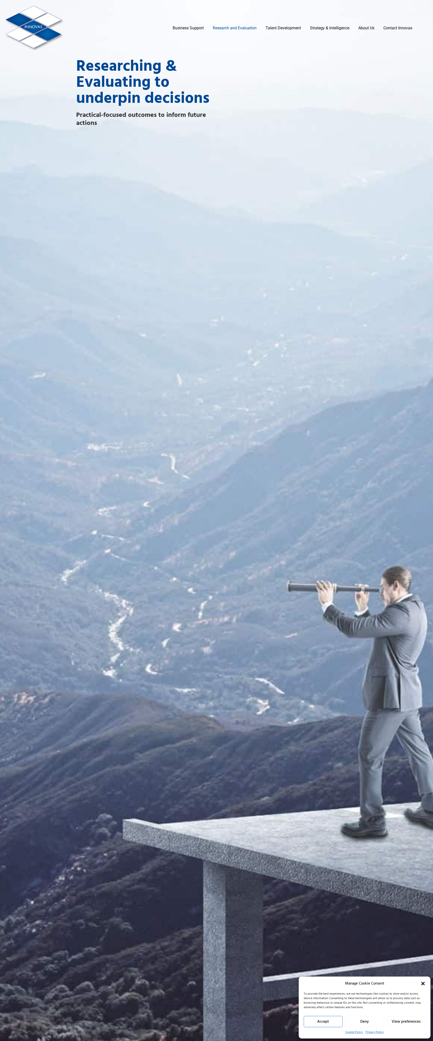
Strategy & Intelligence (329, 28)
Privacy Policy (375, 1032)
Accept (323, 1021)
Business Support (188, 28)
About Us (366, 28)
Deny (364, 1021)
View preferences (406, 1021)
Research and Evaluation (235, 28)
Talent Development (283, 28)
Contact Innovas (397, 28)
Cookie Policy (354, 1032)
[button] (422, 983)
